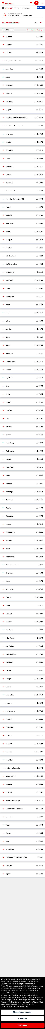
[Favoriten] (31, 2)
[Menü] (42, 3)
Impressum (24, 1006)
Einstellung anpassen (22, 1012)
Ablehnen (22, 1018)
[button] (22, 36)
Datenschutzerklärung (8, 1006)
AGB (17, 1006)
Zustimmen (22, 1025)
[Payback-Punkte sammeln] (41, 7)
